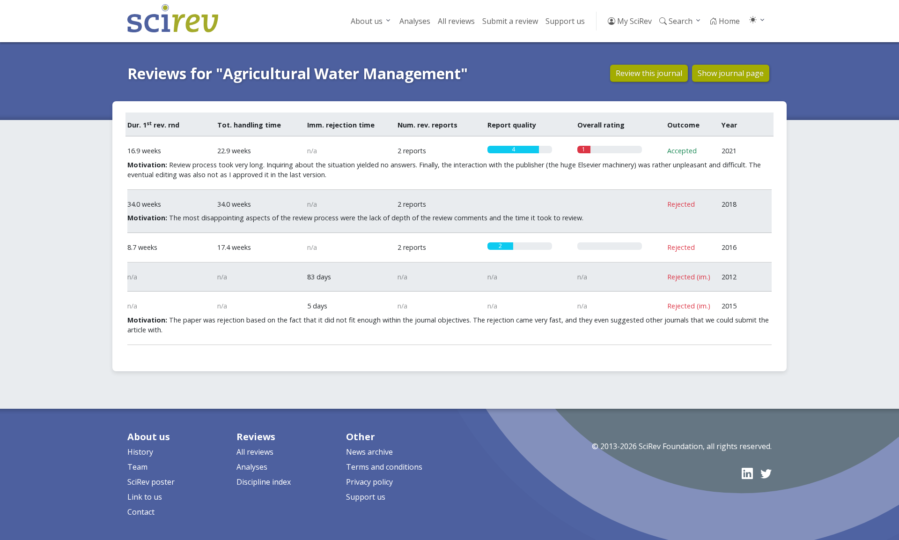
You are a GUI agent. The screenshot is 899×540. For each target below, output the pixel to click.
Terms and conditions (384, 467)
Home (728, 21)
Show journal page (731, 73)
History (140, 452)
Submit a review (510, 21)
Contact (141, 512)
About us (367, 21)
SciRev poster (151, 482)
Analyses (414, 21)
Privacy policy (369, 482)
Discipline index (263, 482)
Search (680, 21)
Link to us (144, 497)
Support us (565, 21)
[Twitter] (766, 473)
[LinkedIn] (747, 473)
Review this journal (649, 73)
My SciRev (633, 21)
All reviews (456, 21)
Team (137, 467)
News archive (369, 452)
